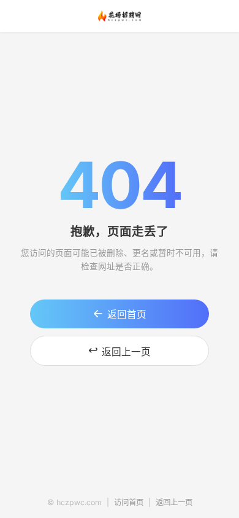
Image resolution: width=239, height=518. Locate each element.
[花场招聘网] (120, 15)
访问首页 (128, 502)
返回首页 (119, 313)
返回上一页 (119, 350)
